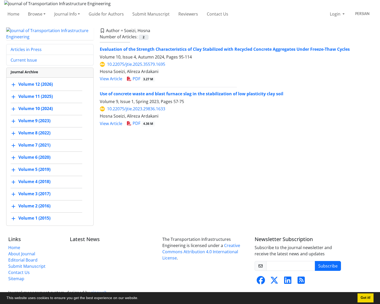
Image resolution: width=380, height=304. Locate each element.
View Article (111, 79)
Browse (35, 14)
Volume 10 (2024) (35, 108)
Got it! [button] (365, 298)
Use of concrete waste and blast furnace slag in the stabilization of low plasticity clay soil (191, 94)
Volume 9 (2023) (34, 121)
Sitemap (16, 278)
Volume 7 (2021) (34, 145)
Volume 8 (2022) (34, 133)
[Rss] (301, 282)
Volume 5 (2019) (34, 169)
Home (13, 14)
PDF (142, 79)
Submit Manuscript (151, 14)
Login (335, 14)
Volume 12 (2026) (35, 84)
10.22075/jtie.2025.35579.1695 (136, 64)
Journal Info (65, 14)
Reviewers (188, 14)
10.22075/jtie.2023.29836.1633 (136, 109)
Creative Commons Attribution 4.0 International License (201, 252)
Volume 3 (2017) (34, 194)
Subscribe (328, 266)
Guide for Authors (106, 14)
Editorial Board (22, 260)
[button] (140, 298)
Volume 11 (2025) (35, 96)
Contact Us (217, 14)
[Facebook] (261, 282)
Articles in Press (26, 49)
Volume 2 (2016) (34, 206)
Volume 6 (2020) (34, 157)
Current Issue (24, 60)
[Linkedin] (288, 282)
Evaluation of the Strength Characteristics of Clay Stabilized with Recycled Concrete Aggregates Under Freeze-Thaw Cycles (225, 49)
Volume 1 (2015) (34, 218)
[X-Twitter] (274, 282)
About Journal (21, 254)
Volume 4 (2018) (34, 181)
